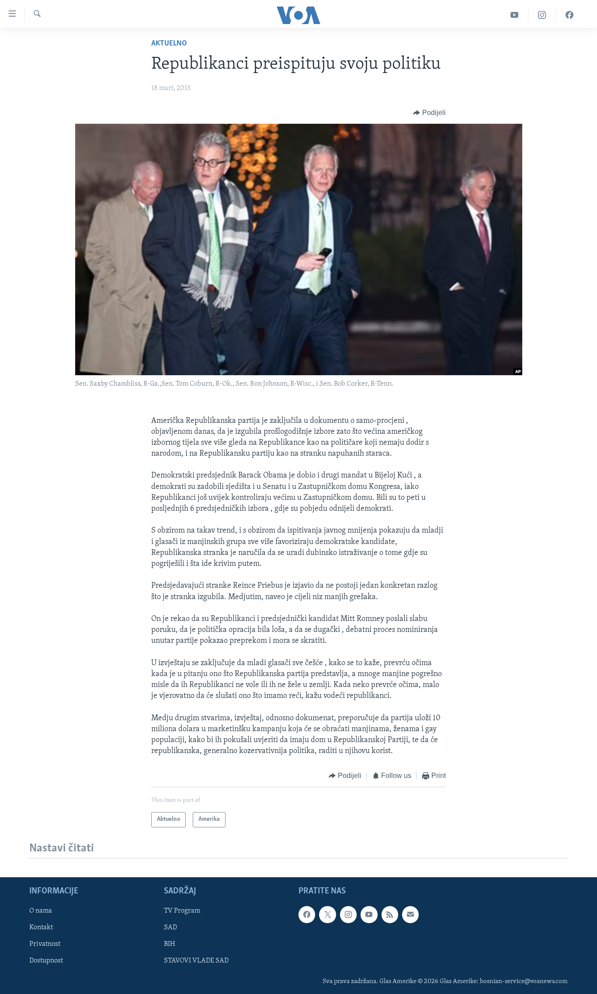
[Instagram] (542, 15)
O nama (40, 910)
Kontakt (41, 927)
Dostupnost (46, 960)
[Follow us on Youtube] (369, 914)
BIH (169, 944)
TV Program (182, 910)
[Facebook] (569, 15)
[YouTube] (514, 15)
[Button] (429, 113)
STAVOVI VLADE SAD (196, 960)
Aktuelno (169, 44)
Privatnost (44, 944)
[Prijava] (410, 914)
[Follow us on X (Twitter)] (327, 914)
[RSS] (390, 914)
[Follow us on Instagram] (348, 914)
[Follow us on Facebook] (306, 914)
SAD (170, 927)
